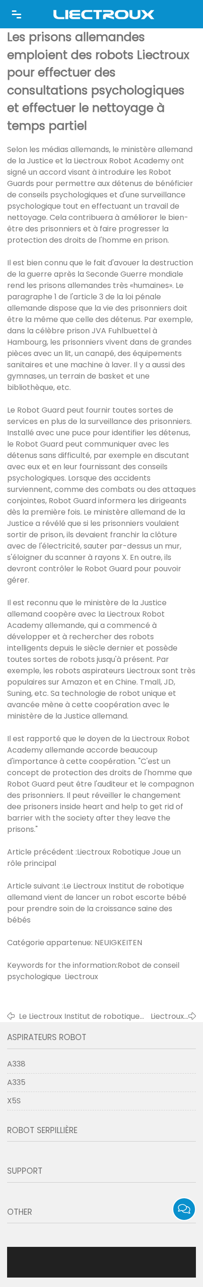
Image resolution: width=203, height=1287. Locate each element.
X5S (14, 1100)
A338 (16, 1063)
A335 (16, 1082)
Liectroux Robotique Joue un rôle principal (165, 1016)
